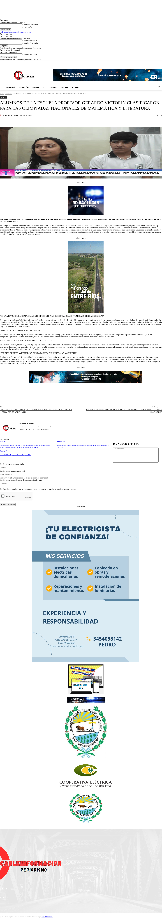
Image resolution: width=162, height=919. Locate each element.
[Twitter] (154, 62)
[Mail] (36, 433)
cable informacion (11, 115)
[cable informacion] (1, 115)
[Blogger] (20, 433)
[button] (159, 87)
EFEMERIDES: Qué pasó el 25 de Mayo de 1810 (15, 455)
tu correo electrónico (29, 41)
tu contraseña (27, 27)
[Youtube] (160, 62)
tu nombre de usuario (30, 25)
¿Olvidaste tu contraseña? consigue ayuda (15, 32)
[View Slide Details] (86, 694)
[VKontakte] (26, 904)
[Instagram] (150, 62)
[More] (56, 121)
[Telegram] (41, 433)
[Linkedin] (32, 433)
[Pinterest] (39, 121)
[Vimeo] (157, 62)
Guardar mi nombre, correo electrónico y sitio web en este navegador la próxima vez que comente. (39, 489)
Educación (8, 94)
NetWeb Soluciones (47, 917)
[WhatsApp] (47, 121)
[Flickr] (14, 904)
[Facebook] (147, 62)
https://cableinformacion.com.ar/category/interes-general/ (35, 426)
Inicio (2, 94)
